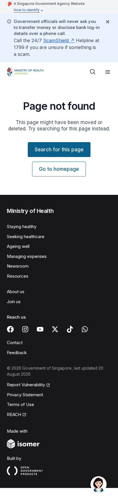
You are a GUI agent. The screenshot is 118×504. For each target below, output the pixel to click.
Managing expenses (27, 256)
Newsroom (18, 266)
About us (15, 291)
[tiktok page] (69, 329)
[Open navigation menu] (108, 72)
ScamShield (56, 40)
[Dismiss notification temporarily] (108, 22)
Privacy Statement (25, 394)
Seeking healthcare (25, 236)
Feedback (17, 352)
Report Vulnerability (26, 384)
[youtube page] (40, 329)
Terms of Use (20, 404)
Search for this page (59, 149)
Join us (14, 301)
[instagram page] (25, 329)
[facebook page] (10, 329)
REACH (14, 414)
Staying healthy (21, 226)
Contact (15, 342)
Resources (17, 276)
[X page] (55, 329)
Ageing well (18, 246)
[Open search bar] (93, 72)
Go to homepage (59, 169)
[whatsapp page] (84, 329)
